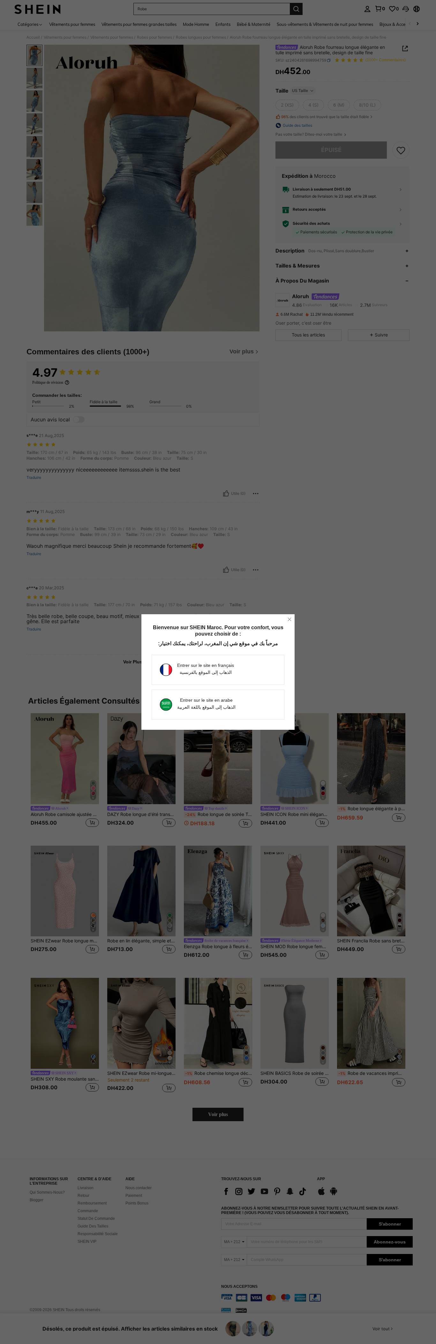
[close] (289, 619)
